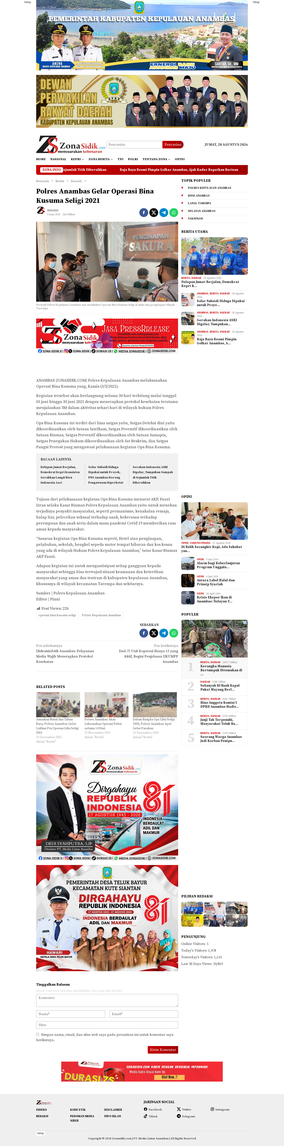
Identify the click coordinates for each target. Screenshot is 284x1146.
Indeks (41, 1110)
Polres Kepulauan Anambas (101, 615)
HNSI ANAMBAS (199, 195)
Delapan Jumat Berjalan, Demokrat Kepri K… (210, 284)
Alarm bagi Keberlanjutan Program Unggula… (218, 565)
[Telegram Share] (163, 212)
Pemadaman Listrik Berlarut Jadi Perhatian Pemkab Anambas (214, 170)
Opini (184, 543)
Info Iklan (112, 1116)
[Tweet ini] (153, 212)
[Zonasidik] (71, 144)
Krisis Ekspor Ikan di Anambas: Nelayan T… (214, 600)
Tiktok (153, 1116)
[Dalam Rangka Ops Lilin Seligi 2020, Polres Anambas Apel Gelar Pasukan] (155, 704)
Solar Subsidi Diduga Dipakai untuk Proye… (221, 303)
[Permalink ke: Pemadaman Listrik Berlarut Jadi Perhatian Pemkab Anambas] (214, 920)
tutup (27, 2)
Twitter (186, 1109)
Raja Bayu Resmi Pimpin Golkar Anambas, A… (217, 341)
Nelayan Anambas (201, 211)
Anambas (202, 293)
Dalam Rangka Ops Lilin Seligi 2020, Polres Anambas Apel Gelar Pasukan (154, 723)
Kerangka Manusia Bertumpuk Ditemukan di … (221, 670)
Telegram (188, 1116)
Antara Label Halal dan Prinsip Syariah (216, 582)
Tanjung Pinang (200, 543)
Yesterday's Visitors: (197, 957)
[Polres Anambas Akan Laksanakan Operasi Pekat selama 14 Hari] (106, 704)
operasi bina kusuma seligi (57, 615)
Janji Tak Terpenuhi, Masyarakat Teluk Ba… (219, 722)
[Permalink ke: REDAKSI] (42, 212)
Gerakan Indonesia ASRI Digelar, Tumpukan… (217, 322)
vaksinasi (195, 218)
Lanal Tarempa (199, 203)
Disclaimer (113, 1110)
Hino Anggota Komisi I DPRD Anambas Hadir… (219, 705)
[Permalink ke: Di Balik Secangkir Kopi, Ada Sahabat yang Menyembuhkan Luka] (214, 521)
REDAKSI (42, 1116)
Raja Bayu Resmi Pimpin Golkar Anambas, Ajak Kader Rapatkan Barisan (91, 170)
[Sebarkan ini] (143, 212)
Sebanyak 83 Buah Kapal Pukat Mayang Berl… (220, 688)
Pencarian (173, 144)
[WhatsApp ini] (173, 212)
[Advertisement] (268, 66)
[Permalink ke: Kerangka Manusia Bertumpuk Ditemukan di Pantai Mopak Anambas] (214, 639)
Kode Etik (78, 1110)
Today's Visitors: (194, 950)
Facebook (155, 1109)
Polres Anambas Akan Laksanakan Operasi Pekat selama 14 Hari (103, 723)
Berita (185, 278)
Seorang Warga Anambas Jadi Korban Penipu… (221, 739)
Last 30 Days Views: (197, 964)
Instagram (222, 1109)
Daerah (196, 278)
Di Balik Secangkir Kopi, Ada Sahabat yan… (211, 549)
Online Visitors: (194, 944)
